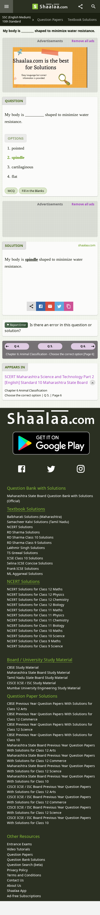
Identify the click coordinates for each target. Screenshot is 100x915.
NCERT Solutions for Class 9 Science (35, 646)
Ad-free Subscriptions (24, 896)
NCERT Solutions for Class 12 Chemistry (38, 599)
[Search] (93, 6)
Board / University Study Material (39, 659)
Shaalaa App (17, 890)
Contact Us (15, 880)
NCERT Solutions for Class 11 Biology (35, 625)
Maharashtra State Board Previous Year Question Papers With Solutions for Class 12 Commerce (51, 758)
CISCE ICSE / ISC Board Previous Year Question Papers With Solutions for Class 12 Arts (49, 789)
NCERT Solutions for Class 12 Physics (35, 594)
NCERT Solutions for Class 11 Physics (35, 615)
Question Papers (20, 854)
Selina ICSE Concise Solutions (30, 563)
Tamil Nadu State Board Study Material (37, 677)
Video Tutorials (18, 849)
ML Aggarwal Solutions (25, 573)
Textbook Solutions (26, 509)
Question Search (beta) (25, 864)
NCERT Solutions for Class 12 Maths (35, 589)
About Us (14, 885)
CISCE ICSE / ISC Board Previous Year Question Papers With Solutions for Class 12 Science (49, 810)
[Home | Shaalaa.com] (35, 6)
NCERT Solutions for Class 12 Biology (35, 604)
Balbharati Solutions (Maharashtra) (34, 516)
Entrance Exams (19, 844)
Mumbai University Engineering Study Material (43, 688)
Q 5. (50, 346)
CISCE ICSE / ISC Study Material (31, 683)
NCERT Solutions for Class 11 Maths (35, 610)
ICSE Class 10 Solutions (25, 558)
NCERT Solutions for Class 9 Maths (34, 641)
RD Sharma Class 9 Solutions (29, 542)
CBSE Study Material (23, 667)
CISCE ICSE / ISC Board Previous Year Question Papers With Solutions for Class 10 (49, 820)
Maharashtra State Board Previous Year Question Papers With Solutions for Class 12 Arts (51, 747)
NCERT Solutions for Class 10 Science (36, 636)
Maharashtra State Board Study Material (38, 672)
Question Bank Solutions (26, 859)
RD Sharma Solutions (23, 532)
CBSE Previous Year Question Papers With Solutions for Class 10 (49, 737)
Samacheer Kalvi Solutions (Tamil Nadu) (38, 522)
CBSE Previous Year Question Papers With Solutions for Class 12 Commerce (49, 716)
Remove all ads (83, 41)
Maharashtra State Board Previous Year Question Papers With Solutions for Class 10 (51, 778)
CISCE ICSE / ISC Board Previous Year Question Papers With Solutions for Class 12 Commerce (49, 799)
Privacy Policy (17, 870)
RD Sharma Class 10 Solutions (30, 537)
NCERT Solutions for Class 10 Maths (35, 630)
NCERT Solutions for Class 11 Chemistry (38, 620)
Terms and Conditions (24, 875)
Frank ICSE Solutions (23, 568)
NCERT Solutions (20, 527)
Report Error (17, 325)
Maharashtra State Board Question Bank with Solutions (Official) (50, 498)
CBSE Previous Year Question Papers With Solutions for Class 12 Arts (49, 706)
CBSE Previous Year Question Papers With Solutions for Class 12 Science (49, 727)
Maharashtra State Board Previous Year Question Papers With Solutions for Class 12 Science (51, 768)
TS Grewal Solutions (22, 553)
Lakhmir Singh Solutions (26, 547)
